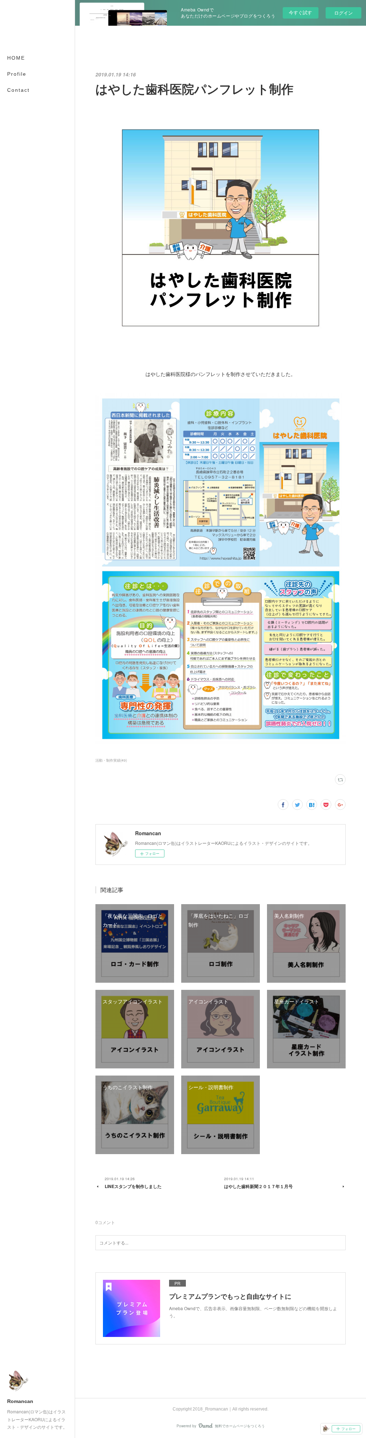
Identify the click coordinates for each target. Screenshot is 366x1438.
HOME (16, 58)
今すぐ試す (300, 12)
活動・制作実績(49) (111, 760)
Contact (18, 90)
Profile (16, 74)
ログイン (343, 12)
